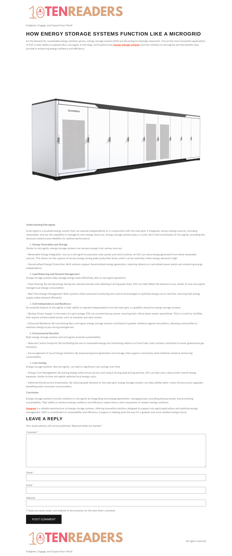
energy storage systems (126, 45)
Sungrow (31, 408)
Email (30, 485)
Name (30, 472)
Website (30, 498)
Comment (32, 432)
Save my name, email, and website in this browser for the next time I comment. (72, 510)
